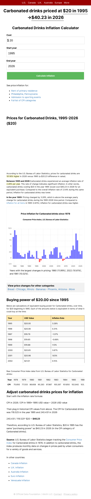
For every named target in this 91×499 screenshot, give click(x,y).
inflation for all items (16, 203)
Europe (58, 2)
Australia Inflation (19, 472)
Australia (48, 2)
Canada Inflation (19, 463)
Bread (11, 289)
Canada (32, 2)
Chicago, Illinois (25, 289)
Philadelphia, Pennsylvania (24, 94)
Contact (58, 494)
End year (11, 61)
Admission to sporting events (26, 97)
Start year (12, 48)
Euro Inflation (17, 476)
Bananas (41, 289)
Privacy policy (70, 494)
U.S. (24, 2)
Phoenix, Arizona (57, 289)
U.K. (40, 2)
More (66, 2)
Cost (9, 35)
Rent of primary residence (24, 91)
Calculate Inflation (45, 76)
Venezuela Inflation (20, 480)
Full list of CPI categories (23, 100)
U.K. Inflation (17, 467)
